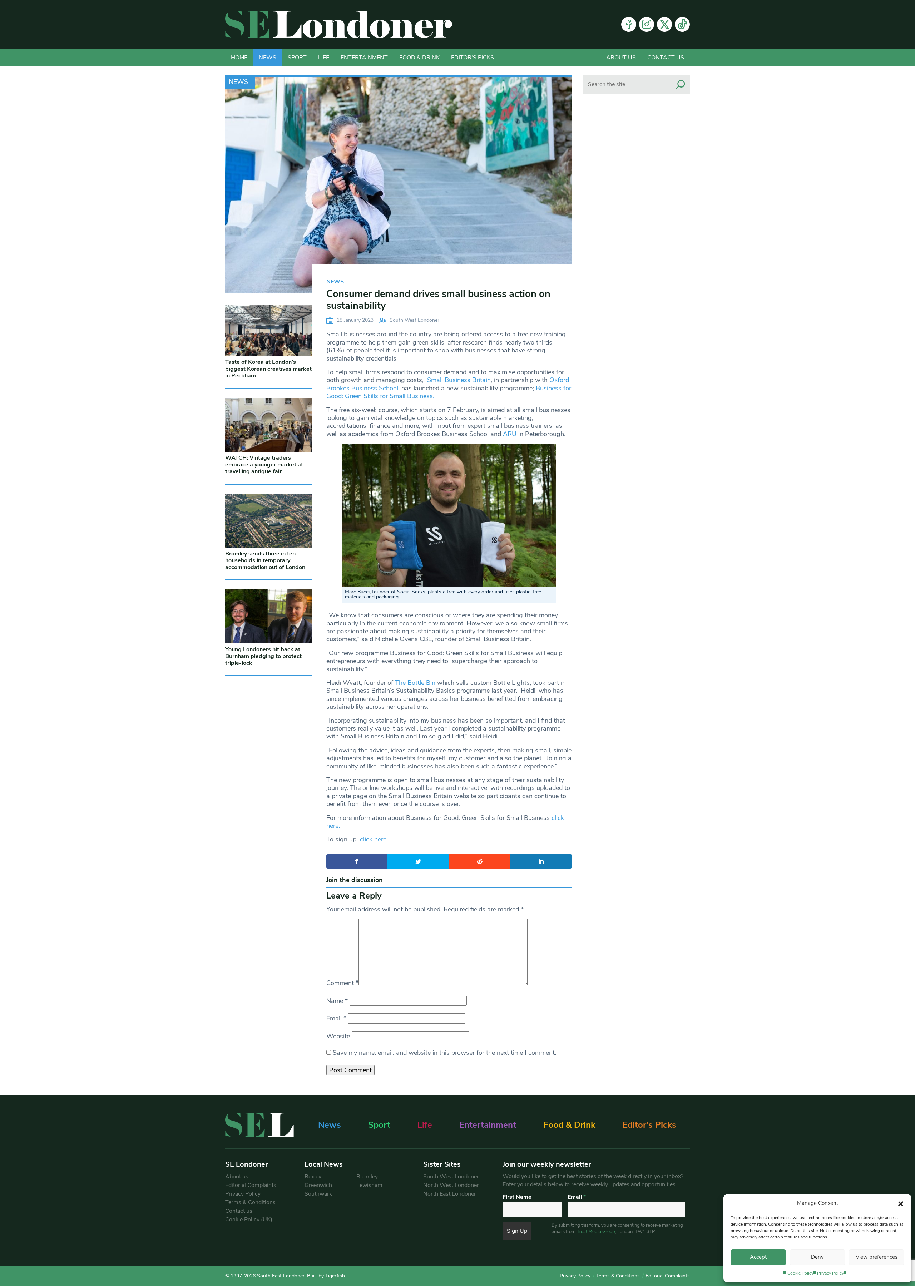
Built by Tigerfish (326, 1275)
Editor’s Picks (649, 1125)
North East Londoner (449, 1194)
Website (338, 1036)
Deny (817, 1257)
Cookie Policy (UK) (248, 1219)
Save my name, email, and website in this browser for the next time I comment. (444, 1053)
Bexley (313, 1177)
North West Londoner (451, 1185)
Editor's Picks (472, 57)
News (267, 57)
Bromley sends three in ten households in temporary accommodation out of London (265, 560)
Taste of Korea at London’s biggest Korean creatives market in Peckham (268, 369)
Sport (297, 57)
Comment (342, 983)
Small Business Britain (459, 380)
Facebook (628, 24)
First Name (517, 1197)
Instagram (646, 24)
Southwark (318, 1194)
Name (337, 1001)
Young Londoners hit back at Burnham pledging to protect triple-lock (263, 656)
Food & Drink (419, 57)
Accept (758, 1257)
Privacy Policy (830, 1273)
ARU (509, 434)
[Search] (680, 84)
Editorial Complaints (250, 1185)
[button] (900, 1203)
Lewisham (369, 1185)
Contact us (665, 57)
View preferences (876, 1257)
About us (621, 57)
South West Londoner (414, 320)
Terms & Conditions (250, 1202)
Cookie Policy (800, 1273)
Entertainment (364, 57)
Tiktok (682, 24)
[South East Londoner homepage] (338, 24)
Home (239, 57)
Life (323, 57)
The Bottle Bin (414, 682)
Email (336, 1018)
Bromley (367, 1177)
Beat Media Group (596, 1231)
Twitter (664, 24)
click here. (374, 839)
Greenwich (318, 1185)
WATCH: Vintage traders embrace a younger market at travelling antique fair (264, 464)
